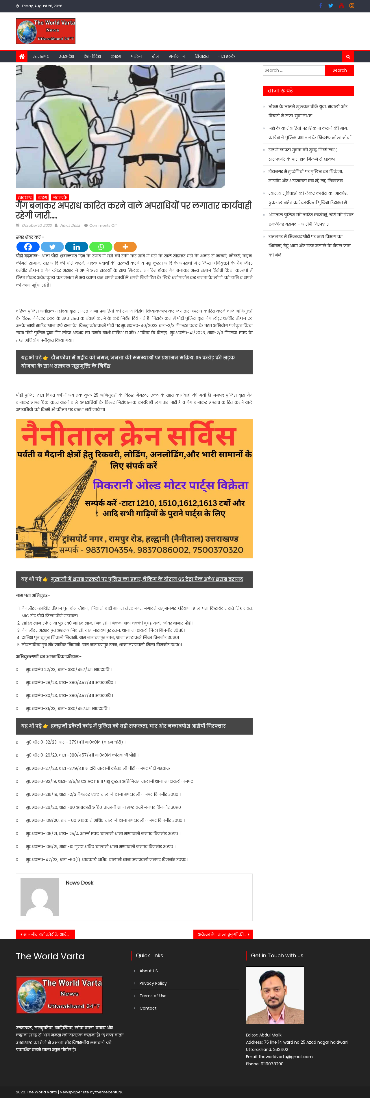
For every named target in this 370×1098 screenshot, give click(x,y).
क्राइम (116, 56)
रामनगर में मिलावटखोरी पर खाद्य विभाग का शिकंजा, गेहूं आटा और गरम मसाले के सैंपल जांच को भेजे (310, 246)
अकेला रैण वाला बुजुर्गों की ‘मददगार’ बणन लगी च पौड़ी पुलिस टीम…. (225, 934)
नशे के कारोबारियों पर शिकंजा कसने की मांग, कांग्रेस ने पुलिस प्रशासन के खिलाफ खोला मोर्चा (310, 132)
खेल (155, 56)
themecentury (108, 1092)
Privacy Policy (153, 983)
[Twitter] (52, 247)
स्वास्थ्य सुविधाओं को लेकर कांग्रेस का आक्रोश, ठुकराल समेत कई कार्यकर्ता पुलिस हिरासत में (308, 197)
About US (149, 971)
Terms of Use (153, 996)
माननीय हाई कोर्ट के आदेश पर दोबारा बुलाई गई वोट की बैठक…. (49, 934)
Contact (148, 1008)
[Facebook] (28, 247)
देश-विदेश (92, 56)
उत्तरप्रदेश (66, 56)
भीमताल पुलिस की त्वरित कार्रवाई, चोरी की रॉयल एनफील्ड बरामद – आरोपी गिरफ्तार (311, 219)
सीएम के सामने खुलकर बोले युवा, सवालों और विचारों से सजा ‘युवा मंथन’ (308, 111)
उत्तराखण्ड (40, 56)
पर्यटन (136, 56)
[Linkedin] (76, 247)
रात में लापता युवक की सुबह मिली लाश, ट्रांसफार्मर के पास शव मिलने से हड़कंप (303, 154)
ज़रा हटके (227, 56)
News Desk (70, 225)
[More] (125, 247)
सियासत (202, 56)
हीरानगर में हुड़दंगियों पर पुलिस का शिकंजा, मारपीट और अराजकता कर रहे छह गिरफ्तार (306, 176)
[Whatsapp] (100, 247)
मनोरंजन (177, 56)
